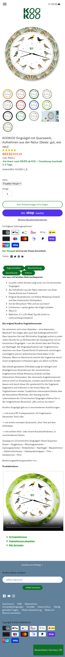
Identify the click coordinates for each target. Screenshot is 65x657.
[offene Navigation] (4, 4)
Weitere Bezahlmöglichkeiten (32, 220)
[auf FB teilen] (12, 255)
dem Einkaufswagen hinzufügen (32, 204)
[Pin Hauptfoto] (19, 255)
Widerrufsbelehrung (32, 610)
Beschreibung (34, 268)
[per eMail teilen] (22, 255)
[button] (9, 150)
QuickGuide (12, 272)
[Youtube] (9, 595)
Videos (28, 272)
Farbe (5, 180)
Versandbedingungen (13, 606)
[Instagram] (13, 595)
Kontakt (31, 606)
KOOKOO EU (25, 622)
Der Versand (9, 250)
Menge (5, 189)
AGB (19, 603)
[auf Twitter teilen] (15, 255)
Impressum (8, 603)
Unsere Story (44, 606)
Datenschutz (31, 603)
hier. (35, 460)
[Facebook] (4, 595)
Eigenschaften (14, 268)
